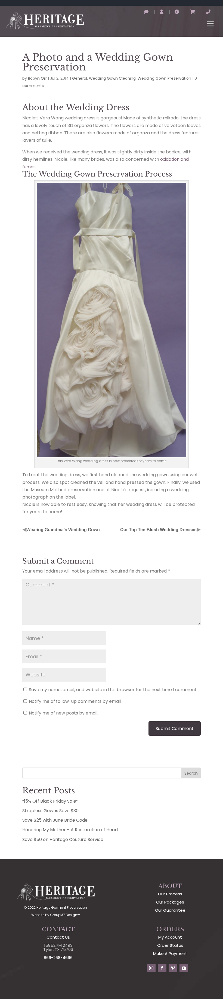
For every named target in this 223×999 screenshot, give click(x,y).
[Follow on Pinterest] (173, 968)
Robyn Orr (37, 78)
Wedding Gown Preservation (164, 78)
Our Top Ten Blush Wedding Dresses (158, 529)
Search (191, 773)
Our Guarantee (170, 910)
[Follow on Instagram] (151, 968)
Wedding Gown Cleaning (112, 78)
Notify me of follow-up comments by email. (75, 701)
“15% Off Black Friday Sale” (50, 801)
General (79, 78)
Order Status (170, 945)
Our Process (170, 894)
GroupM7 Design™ (65, 915)
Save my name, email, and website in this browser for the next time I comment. (113, 689)
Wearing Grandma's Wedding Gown (63, 529)
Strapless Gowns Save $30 (50, 811)
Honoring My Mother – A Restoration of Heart (70, 830)
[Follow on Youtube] (183, 968)
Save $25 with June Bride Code (55, 820)
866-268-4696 (58, 957)
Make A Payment (170, 953)
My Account (170, 937)
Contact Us (58, 937)
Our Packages (170, 902)
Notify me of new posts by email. (63, 713)
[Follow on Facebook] (162, 968)
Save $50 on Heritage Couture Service (62, 839)
